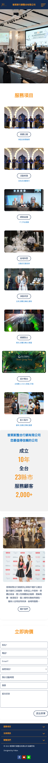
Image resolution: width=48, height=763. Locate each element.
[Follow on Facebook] (19, 757)
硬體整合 (24, 49)
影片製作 (24, 420)
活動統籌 (24, 175)
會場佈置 (24, 258)
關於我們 (24, 609)
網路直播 (24, 217)
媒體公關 (24, 134)
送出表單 (40, 713)
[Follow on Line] (29, 757)
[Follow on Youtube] (24, 757)
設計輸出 (24, 378)
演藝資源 (24, 296)
